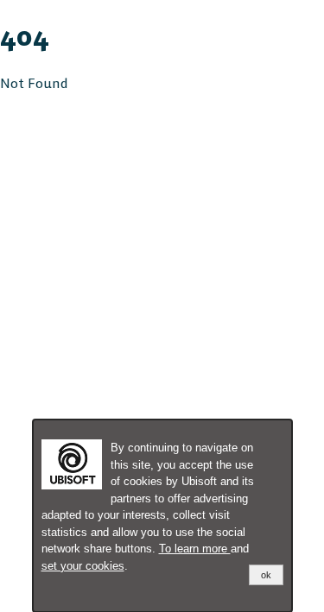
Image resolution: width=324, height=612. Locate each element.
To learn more (195, 548)
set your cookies (82, 565)
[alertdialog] (162, 516)
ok (266, 575)
